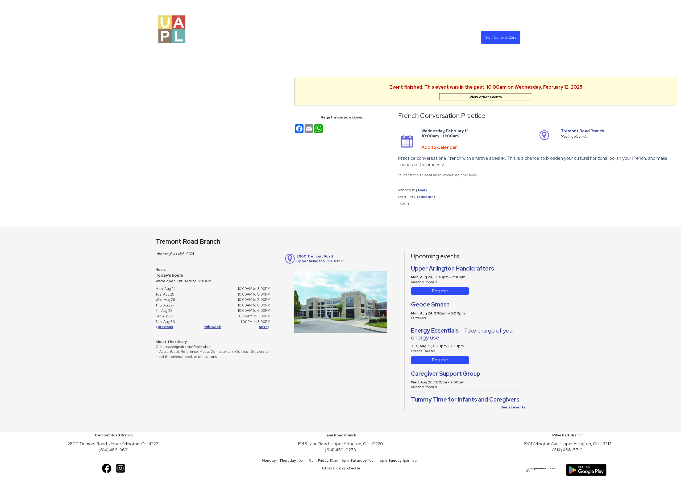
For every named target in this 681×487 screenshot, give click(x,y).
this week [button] (212, 327)
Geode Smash (430, 304)
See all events (512, 407)
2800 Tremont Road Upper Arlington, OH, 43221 (320, 259)
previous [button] (165, 327)
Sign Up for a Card (501, 37)
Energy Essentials (462, 334)
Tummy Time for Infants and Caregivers (465, 399)
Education (426, 197)
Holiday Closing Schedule (340, 468)
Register (440, 291)
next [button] (263, 327)
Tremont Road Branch (582, 131)
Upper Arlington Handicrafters (452, 268)
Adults (422, 190)
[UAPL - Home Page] (172, 28)
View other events (486, 97)
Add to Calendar (439, 147)
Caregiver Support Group (445, 374)
